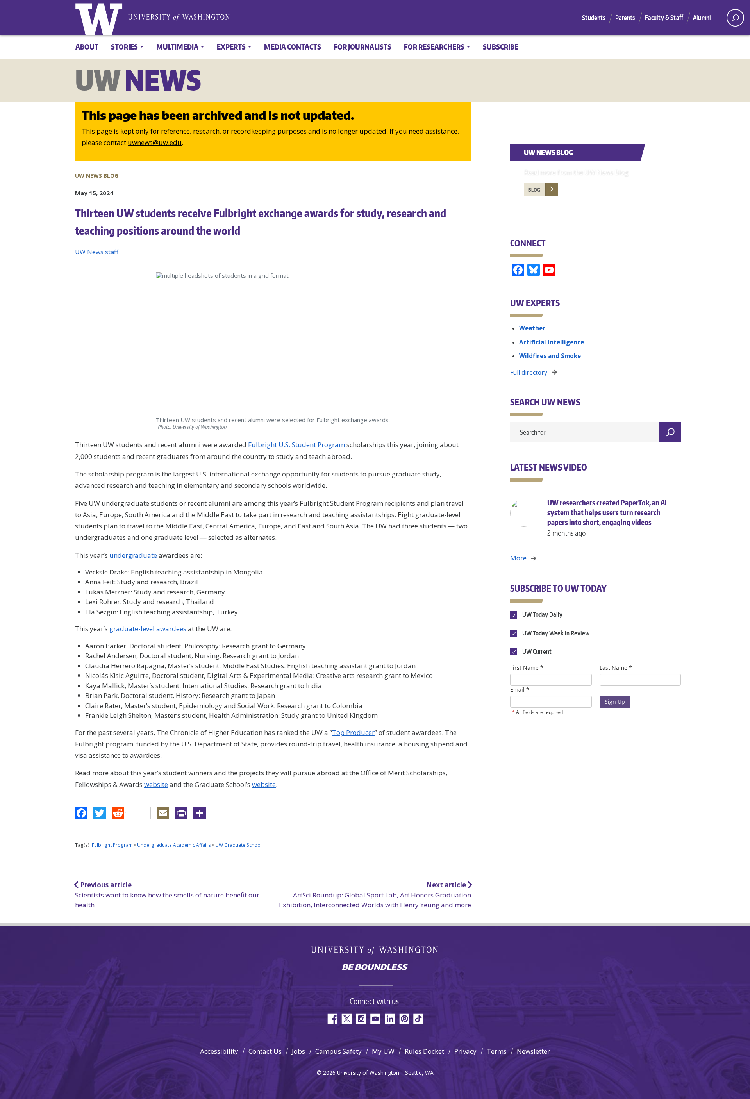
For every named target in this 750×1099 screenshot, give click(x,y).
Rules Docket (424, 1051)
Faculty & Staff (664, 17)
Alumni (702, 17)
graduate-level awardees (147, 628)
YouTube (375, 1018)
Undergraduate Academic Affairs (174, 845)
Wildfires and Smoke (550, 356)
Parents (625, 17)
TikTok (418, 1018)
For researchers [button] (434, 47)
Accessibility (219, 1051)
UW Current (536, 651)
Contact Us (265, 1051)
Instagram (360, 1018)
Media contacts (292, 47)
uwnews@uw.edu (155, 142)
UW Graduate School (238, 845)
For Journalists (362, 47)
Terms (497, 1051)
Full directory (528, 372)
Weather (532, 328)
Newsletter (533, 1051)
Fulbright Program (112, 845)
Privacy (465, 1051)
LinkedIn (389, 1018)
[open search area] (735, 18)
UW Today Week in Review (555, 633)
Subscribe (500, 47)
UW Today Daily (541, 615)
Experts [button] (231, 47)
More (518, 557)
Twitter (346, 1018)
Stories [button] (124, 47)
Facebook (332, 1018)
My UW (383, 1051)
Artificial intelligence (551, 342)
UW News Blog (548, 152)
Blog (534, 190)
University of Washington (100, 17)
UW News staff (96, 252)
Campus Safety (338, 1051)
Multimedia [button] (177, 47)
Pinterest (404, 1018)
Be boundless (375, 967)
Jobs (298, 1051)
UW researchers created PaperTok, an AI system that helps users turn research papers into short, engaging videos (607, 517)
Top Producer (353, 732)
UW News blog (96, 175)
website (156, 784)
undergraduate (133, 555)
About (86, 47)
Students (593, 17)
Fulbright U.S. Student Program (296, 444)
